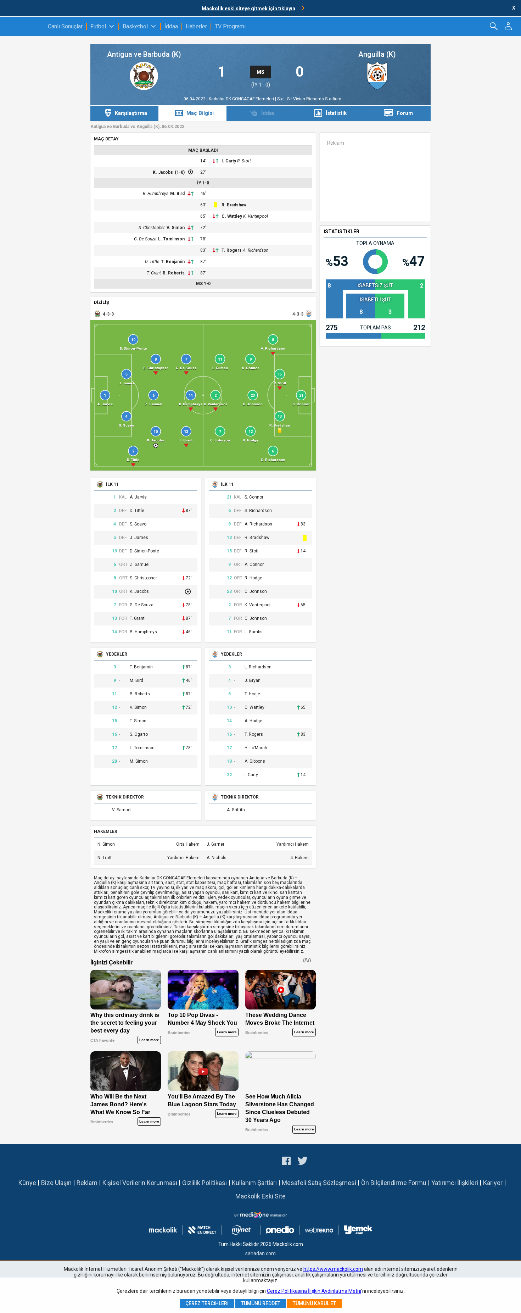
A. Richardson (255, 250)
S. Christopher (152, 227)
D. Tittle (152, 261)
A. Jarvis (138, 497)
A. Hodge (253, 721)
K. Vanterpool (255, 216)
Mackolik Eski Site (260, 1196)
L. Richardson (258, 667)
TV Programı (230, 26)
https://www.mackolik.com (333, 1269)
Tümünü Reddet (260, 1303)
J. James (139, 537)
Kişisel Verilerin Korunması (139, 1182)
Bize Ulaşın (56, 1182)
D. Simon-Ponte (144, 551)
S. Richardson (258, 510)
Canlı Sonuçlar (65, 26)
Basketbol (135, 26)
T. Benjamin (173, 261)
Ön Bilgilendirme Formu (393, 1182)
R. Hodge (253, 578)
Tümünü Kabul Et (314, 1303)
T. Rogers (232, 250)
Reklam (87, 1182)
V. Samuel (121, 810)
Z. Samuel (140, 564)
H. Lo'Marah (256, 748)
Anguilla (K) (377, 54)
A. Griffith (236, 810)
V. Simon (176, 227)
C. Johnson (256, 591)
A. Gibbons (255, 761)
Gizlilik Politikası (204, 1182)
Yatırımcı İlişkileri (454, 1182)
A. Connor (254, 564)
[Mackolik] (24, 26)
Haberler (196, 26)
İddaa (171, 26)
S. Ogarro (139, 734)
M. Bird (177, 193)
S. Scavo (138, 524)
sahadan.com (260, 1253)
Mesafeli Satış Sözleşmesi (319, 1182)
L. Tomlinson (171, 239)
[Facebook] (286, 1162)
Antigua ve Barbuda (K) (144, 54)
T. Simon (138, 721)
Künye (27, 1182)
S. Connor (254, 497)
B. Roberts (174, 273)
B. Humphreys (155, 193)
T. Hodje (252, 694)
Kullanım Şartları (254, 1182)
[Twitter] (303, 1162)
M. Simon (139, 761)
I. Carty (229, 160)
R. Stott (244, 160)
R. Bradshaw (234, 204)
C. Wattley (232, 216)
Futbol (98, 26)
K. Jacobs (163, 172)
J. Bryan (252, 680)
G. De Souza (145, 239)
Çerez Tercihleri (207, 1303)
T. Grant (154, 273)
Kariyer (493, 1182)
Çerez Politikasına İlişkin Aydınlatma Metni (314, 1291)
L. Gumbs (254, 632)
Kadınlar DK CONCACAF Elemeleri (242, 98)
